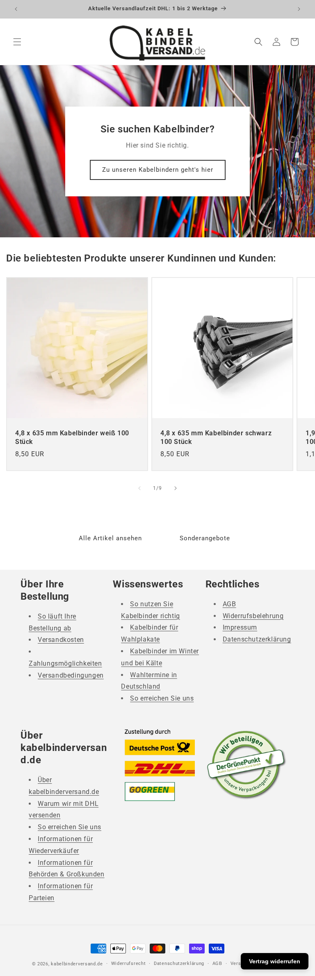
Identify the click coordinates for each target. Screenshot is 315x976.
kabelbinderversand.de (77, 964)
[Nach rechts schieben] (176, 488)
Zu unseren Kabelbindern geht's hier (157, 169)
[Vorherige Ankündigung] (16, 9)
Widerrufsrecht (128, 963)
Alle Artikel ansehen (110, 538)
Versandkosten (61, 640)
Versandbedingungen (71, 675)
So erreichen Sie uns (162, 698)
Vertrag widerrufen (274, 961)
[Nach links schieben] (139, 488)
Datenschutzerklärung (257, 639)
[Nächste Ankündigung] (299, 9)
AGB (229, 604)
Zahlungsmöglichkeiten (65, 663)
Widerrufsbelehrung (253, 616)
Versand (240, 963)
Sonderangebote (205, 538)
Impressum (240, 627)
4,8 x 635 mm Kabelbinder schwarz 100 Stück (216, 437)
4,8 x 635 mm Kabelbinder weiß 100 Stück (72, 437)
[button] (17, 42)
